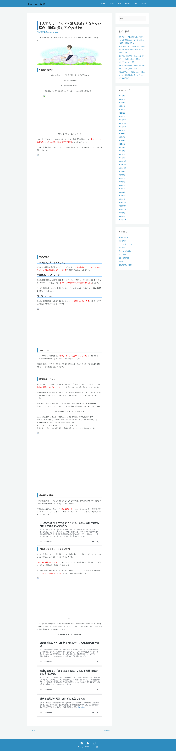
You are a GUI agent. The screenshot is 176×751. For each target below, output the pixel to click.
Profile (112, 3)
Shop (135, 3)
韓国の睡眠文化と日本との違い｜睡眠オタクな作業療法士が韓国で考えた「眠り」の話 (132, 49)
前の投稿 (31, 731)
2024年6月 (122, 182)
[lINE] (94, 743)
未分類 (40, 32)
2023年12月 (122, 202)
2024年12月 (122, 161)
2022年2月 (122, 216)
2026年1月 (122, 116)
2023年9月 (122, 213)
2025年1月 (122, 158)
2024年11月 (122, 165)
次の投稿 (108, 731)
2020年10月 (122, 220)
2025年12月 (122, 120)
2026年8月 (122, 96)
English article (123, 237)
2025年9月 (122, 130)
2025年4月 (122, 147)
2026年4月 (122, 106)
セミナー (122, 248)
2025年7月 (122, 137)
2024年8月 (122, 175)
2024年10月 (122, 168)
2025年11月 (122, 123)
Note (119, 3)
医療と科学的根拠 (125, 251)
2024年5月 (122, 185)
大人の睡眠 (122, 254)
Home (103, 3)
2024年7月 (122, 178)
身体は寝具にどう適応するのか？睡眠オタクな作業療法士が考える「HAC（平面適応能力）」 (132, 75)
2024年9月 (122, 172)
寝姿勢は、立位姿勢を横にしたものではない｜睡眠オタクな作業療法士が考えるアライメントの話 (132, 59)
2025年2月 (122, 154)
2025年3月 (122, 151)
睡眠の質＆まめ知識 (125, 265)
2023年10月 (122, 209)
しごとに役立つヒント (126, 244)
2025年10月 (122, 127)
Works (127, 3)
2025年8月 (122, 134)
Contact (144, 3)
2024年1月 (122, 199)
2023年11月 (122, 206)
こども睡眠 (122, 241)
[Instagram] (88, 743)
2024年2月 (122, 196)
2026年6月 (122, 103)
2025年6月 (122, 141)
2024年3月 (122, 192)
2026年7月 (122, 99)
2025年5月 (122, 144)
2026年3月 (122, 109)
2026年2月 (122, 113)
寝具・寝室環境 (124, 258)
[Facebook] (81, 743)
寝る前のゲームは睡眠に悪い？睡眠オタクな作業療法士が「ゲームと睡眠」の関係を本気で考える (132, 40)
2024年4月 (122, 189)
